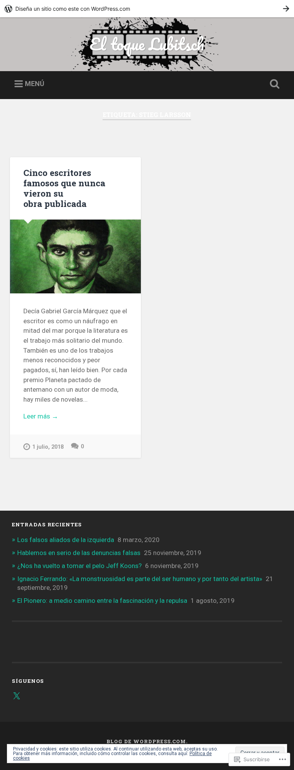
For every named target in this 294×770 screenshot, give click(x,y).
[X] (16, 696)
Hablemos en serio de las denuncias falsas (78, 553)
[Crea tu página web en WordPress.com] (147, 8)
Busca (273, 84)
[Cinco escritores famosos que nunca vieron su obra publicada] (75, 256)
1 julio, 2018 (48, 447)
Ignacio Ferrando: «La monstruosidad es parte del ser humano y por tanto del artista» (139, 579)
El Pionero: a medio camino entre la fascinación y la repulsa (102, 600)
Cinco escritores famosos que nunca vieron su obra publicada (64, 188)
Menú (34, 84)
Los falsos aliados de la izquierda (65, 540)
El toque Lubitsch (147, 43)
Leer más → (40, 416)
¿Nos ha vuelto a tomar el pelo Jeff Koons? (79, 566)
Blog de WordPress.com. (147, 741)
